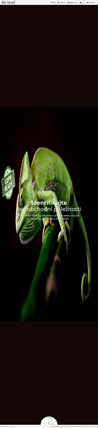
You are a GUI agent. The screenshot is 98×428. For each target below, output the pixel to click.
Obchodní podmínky (74, 426)
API (93, 426)
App (96, 426)
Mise (90, 426)
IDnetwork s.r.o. (8, 426)
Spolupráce (84, 426)
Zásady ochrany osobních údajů (59, 426)
